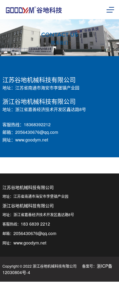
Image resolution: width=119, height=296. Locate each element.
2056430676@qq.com (36, 132)
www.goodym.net (31, 140)
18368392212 (37, 124)
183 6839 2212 (35, 224)
